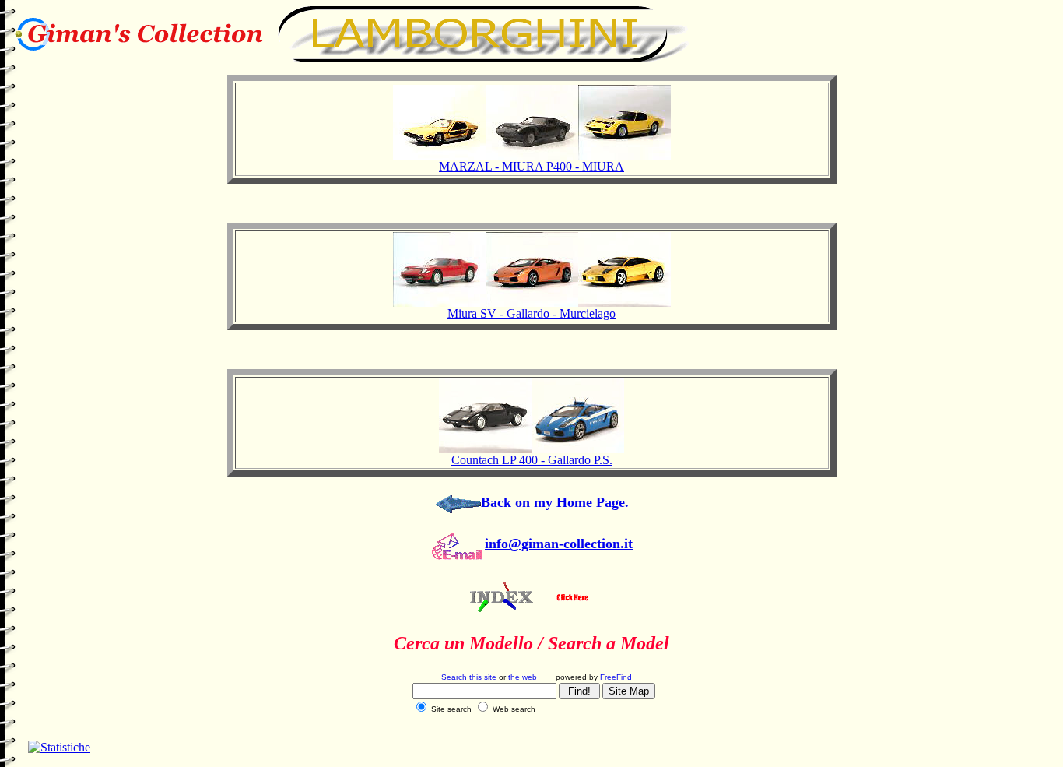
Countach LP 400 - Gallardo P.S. (531, 459)
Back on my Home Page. (555, 502)
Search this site (468, 677)
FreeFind (616, 677)
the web (522, 677)
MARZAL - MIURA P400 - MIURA (531, 166)
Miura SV (471, 313)
